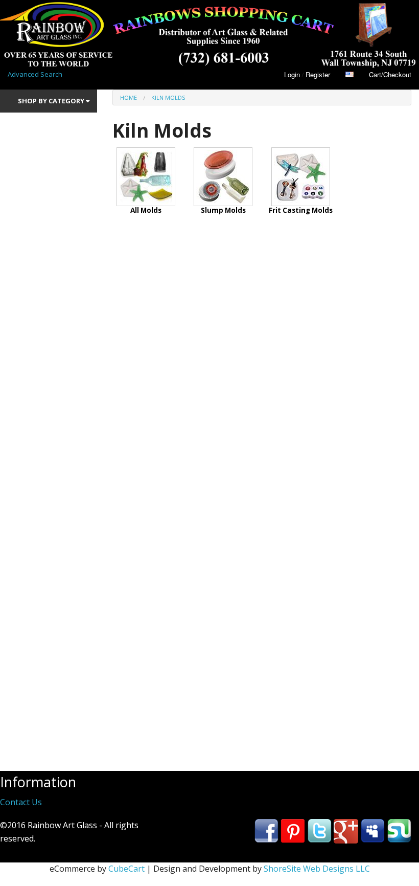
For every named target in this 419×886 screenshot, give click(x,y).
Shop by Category (52, 100)
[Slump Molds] (223, 175)
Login (292, 74)
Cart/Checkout (390, 74)
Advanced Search (35, 74)
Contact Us (21, 802)
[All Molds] (146, 175)
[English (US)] (349, 74)
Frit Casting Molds (301, 210)
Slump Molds (223, 210)
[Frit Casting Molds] (301, 175)
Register (318, 74)
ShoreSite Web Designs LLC (317, 868)
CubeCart (126, 868)
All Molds (145, 210)
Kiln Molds (168, 97)
